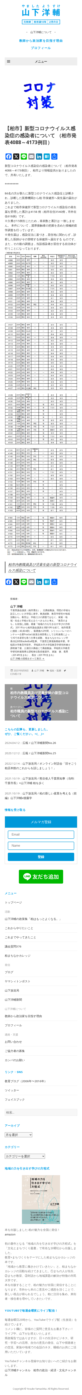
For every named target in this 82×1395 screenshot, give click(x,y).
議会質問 (13, 946)
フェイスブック (15, 1099)
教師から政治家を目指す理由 (41, 40)
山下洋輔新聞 (13, 999)
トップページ (13, 902)
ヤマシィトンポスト (18, 981)
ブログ (9, 972)
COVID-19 (15, 674)
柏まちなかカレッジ (18, 955)
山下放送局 (12, 990)
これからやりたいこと (19, 928)
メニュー (41, 61)
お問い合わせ (13, 1042)
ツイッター (12, 1090)
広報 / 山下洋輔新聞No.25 (39, 753)
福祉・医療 (55, 670)
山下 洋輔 (39, 670)
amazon (10, 1234)
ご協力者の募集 (15, 1051)
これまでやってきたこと (20, 937)
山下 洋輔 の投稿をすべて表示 (26, 658)
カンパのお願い (15, 1060)
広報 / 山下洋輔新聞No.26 (39, 743)
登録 (41, 857)
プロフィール (41, 48)
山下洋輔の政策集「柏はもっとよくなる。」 (33, 919)
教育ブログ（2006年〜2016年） (26, 1081)
